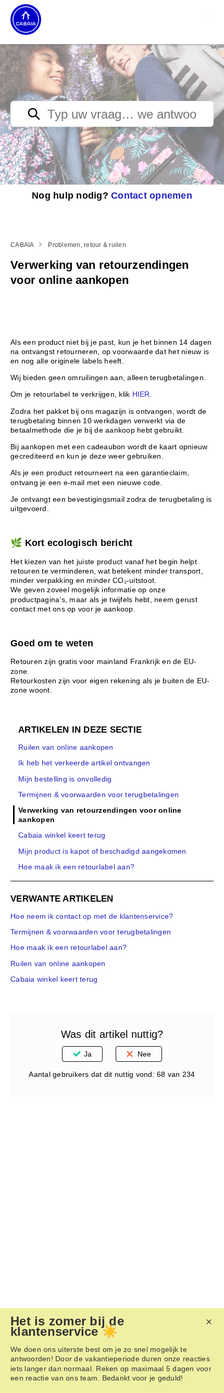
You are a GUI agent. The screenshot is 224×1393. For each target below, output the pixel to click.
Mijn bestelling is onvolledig (64, 779)
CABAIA (22, 245)
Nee (144, 1054)
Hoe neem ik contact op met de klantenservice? (91, 916)
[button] (209, 19)
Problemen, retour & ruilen (87, 245)
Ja (88, 1054)
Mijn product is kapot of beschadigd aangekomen (102, 851)
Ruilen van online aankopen (66, 747)
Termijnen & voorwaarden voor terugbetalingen (98, 794)
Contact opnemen (151, 195)
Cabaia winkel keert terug (61, 835)
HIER (141, 394)
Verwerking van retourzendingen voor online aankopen (100, 815)
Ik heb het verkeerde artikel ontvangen (84, 763)
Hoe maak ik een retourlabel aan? (76, 867)
